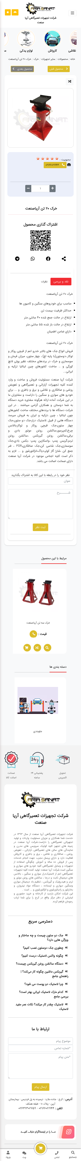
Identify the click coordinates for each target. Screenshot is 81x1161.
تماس (56, 1157)
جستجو (73, 1157)
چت (24, 1157)
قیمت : (44, 634)
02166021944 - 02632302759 (36, 1108)
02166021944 (35, 637)
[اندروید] (15, 12)
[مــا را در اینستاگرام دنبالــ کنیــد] (65, 1133)
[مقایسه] (70, 81)
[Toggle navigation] (72, 13)
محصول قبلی (56, 69)
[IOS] (8, 12)
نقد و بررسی (60, 281)
